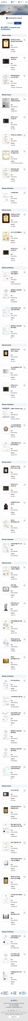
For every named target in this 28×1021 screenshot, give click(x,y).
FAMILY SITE (14, 1016)
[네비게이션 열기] (26, 2)
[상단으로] (26, 1019)
